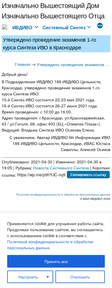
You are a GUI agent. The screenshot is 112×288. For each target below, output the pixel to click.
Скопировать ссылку (88, 174)
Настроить (28, 277)
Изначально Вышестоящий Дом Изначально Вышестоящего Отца (53, 10)
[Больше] (99, 26)
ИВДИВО (22, 27)
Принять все (56, 261)
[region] (56, 250)
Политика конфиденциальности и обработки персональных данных (63, 194)
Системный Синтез (64, 27)
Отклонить (80, 277)
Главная (22, 64)
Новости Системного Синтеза (61, 168)
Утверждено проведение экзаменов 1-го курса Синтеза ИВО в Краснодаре (73, 64)
